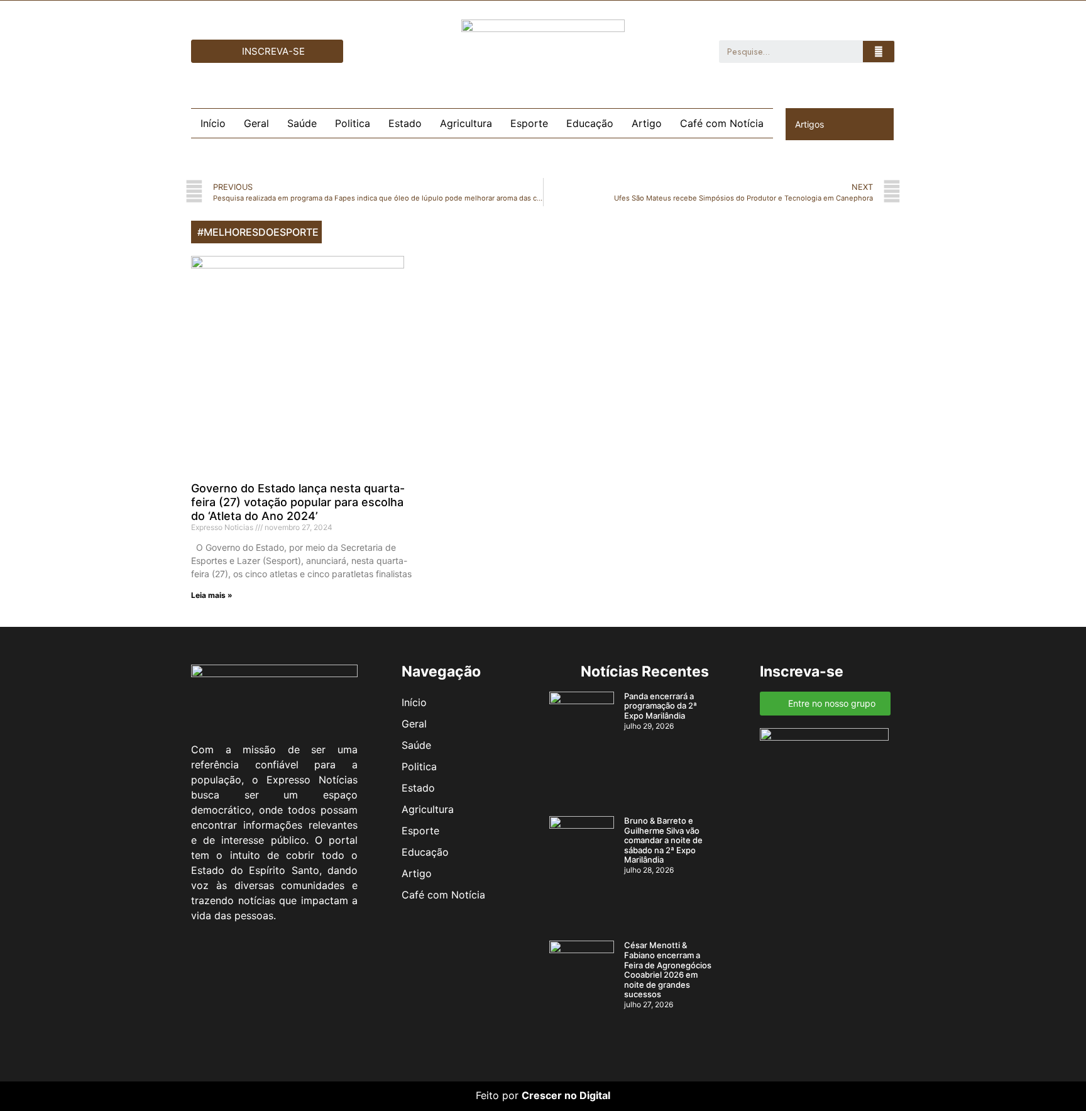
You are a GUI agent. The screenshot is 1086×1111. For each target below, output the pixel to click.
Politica (352, 123)
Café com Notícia (722, 123)
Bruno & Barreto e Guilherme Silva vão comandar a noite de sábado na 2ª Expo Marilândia (663, 840)
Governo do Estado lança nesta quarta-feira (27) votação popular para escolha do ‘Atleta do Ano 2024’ (298, 502)
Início (213, 123)
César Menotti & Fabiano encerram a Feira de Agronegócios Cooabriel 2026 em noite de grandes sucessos (667, 969)
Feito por (497, 1095)
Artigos (809, 124)
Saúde (302, 123)
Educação (589, 123)
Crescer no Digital (566, 1095)
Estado (405, 123)
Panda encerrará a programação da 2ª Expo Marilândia (660, 706)
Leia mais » (212, 595)
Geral (256, 123)
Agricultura (466, 123)
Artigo (647, 123)
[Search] (878, 51)
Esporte (529, 123)
